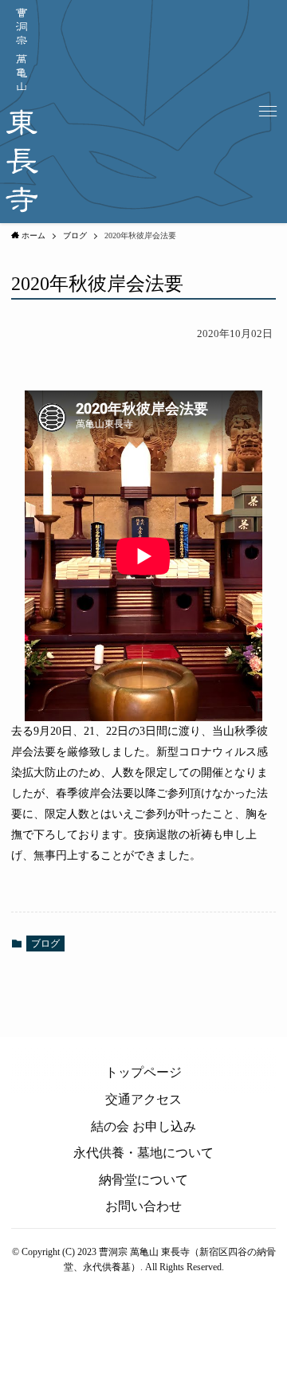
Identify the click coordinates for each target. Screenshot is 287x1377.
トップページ (143, 1072)
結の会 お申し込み (143, 1126)
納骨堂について (143, 1180)
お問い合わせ (143, 1206)
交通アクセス (143, 1099)
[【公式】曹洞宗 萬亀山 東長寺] (22, 111)
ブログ (45, 943)
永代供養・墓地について (143, 1152)
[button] (268, 111)
